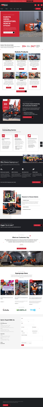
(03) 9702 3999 (3, 343)
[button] (1, 26)
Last (28, 321)
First (21, 321)
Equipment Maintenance (18, 296)
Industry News (2, 296)
